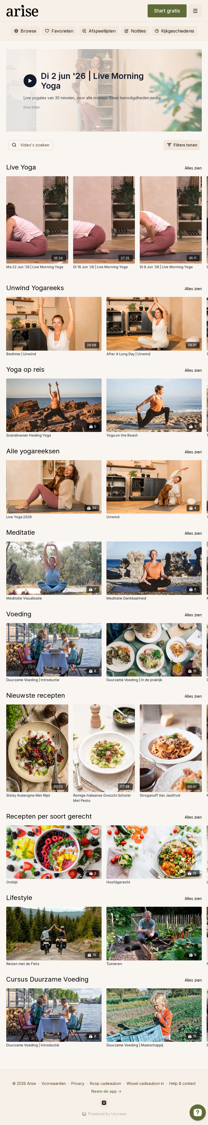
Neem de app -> (106, 1091)
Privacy (77, 1083)
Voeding (18, 614)
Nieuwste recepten (35, 695)
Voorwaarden (53, 1083)
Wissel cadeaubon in (145, 1083)
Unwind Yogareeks (35, 288)
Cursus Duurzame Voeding (47, 979)
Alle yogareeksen (33, 451)
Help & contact (182, 1083)
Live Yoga (21, 167)
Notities (138, 31)
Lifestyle (19, 898)
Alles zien (193, 168)
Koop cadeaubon (105, 1083)
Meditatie (20, 532)
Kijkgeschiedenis (177, 31)
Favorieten (62, 31)
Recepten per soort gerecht (49, 816)
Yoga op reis (25, 369)
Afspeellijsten (102, 31)
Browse (28, 31)
